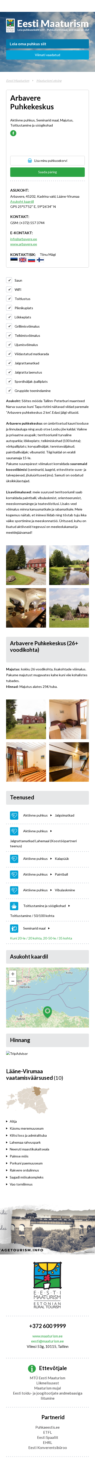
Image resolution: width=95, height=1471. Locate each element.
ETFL (47, 1432)
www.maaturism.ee (47, 1336)
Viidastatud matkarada (32, 354)
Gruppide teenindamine (33, 391)
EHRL (47, 1442)
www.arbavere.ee (23, 244)
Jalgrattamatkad (27, 363)
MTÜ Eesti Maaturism (47, 1378)
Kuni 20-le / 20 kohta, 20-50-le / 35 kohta (41, 938)
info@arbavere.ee (23, 239)
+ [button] (12, 974)
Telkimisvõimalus (27, 335)
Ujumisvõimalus (26, 345)
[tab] (38, 1121)
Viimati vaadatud (47, 55)
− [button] (12, 981)
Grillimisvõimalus (27, 326)
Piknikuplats (24, 308)
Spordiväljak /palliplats (31, 381)
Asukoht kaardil (22, 201)
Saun (18, 280)
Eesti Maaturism (17, 81)
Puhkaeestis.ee (47, 1427)
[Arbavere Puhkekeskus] (26, 565)
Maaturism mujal (47, 1388)
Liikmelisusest (47, 1383)
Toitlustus (22, 299)
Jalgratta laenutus (28, 372)
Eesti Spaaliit (47, 1437)
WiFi (18, 289)
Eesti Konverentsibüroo (47, 1447)
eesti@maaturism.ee (47, 1341)
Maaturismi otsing (49, 81)
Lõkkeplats (23, 317)
